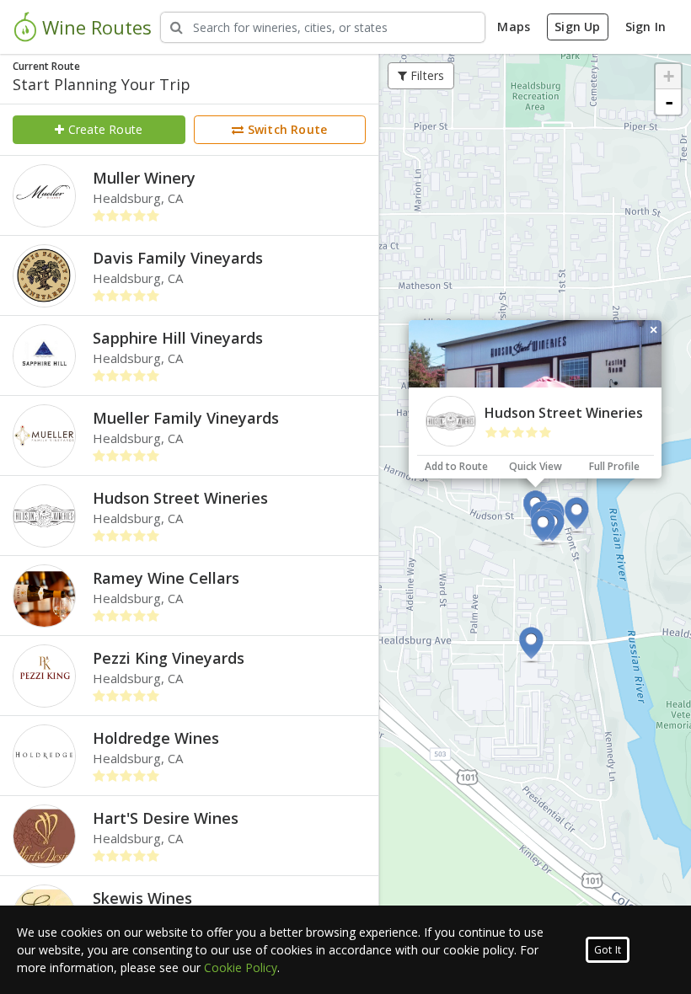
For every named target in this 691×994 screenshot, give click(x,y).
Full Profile (614, 466)
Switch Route (286, 129)
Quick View (535, 466)
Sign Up (577, 27)
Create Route (104, 129)
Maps (513, 27)
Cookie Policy (240, 967)
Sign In (645, 27)
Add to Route (456, 466)
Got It (607, 950)
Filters (426, 75)
